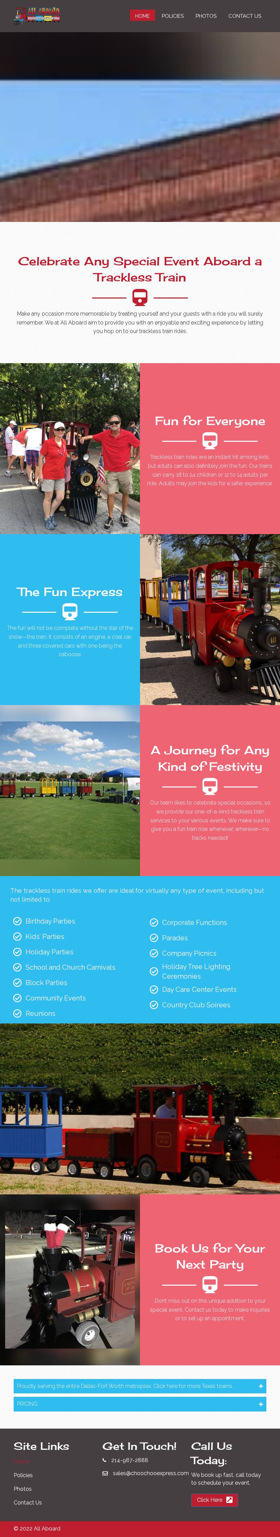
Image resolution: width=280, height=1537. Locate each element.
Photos (23, 1489)
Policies (23, 1475)
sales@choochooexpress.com (151, 1473)
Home (21, 1461)
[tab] (140, 1386)
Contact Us (28, 1502)
